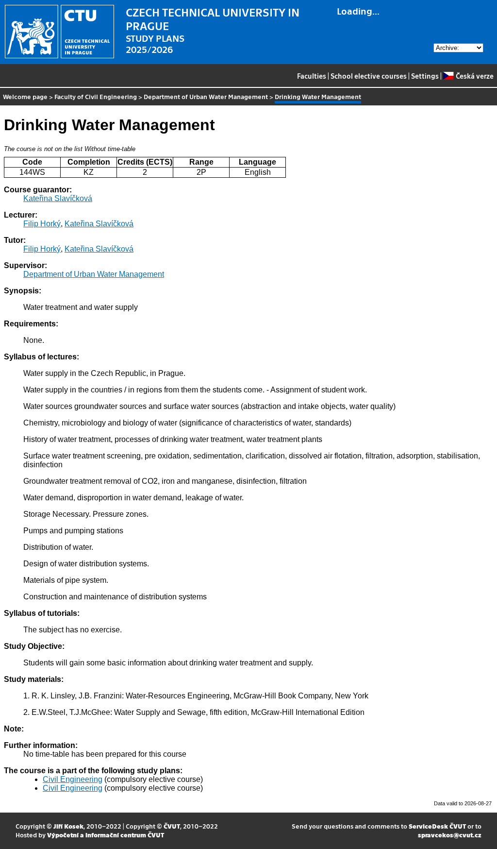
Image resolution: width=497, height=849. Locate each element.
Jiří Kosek (68, 826)
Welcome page (25, 96)
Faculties (311, 75)
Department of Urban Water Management (206, 96)
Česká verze (474, 75)
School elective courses (369, 75)
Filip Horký (42, 224)
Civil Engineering (72, 779)
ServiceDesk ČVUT (437, 826)
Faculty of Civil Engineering (95, 96)
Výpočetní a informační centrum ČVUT (105, 834)
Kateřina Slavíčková (57, 198)
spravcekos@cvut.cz (449, 834)
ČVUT (172, 826)
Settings (425, 75)
